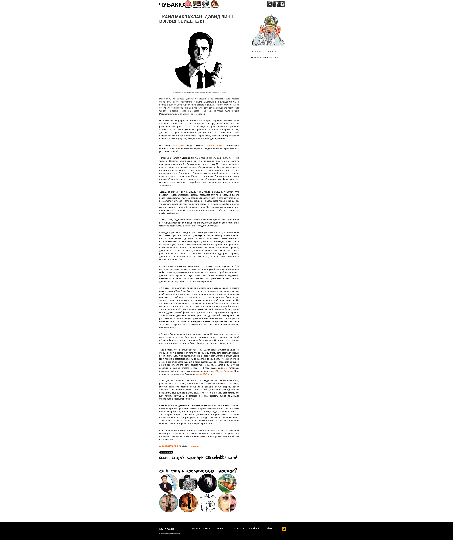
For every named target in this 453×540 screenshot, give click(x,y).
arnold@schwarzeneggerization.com (169, 533)
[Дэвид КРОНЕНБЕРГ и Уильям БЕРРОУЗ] (168, 502)
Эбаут (220, 528)
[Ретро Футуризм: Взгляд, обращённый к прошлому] (227, 483)
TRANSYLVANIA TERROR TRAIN (263, 52)
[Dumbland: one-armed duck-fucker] (207, 502)
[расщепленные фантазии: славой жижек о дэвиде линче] (227, 502)
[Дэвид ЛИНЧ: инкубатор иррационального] (168, 483)
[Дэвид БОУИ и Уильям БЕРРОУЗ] (188, 502)
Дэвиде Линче (214, 145)
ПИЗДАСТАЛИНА (201, 528)
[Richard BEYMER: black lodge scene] (207, 483)
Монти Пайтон (224, 371)
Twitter (268, 528)
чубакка (172, 5)
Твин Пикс (178, 145)
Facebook (254, 528)
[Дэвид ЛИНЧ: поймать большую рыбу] (188, 483)
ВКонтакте (238, 528)
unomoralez (195, 446)
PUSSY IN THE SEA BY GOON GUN (264, 57)
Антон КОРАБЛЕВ (168, 446)
